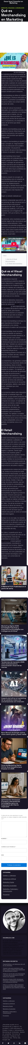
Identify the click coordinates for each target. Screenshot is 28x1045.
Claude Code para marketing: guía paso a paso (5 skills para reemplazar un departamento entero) (14, 970)
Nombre (4, 838)
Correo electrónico (8, 846)
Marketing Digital (8, 882)
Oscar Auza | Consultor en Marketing (13, 2)
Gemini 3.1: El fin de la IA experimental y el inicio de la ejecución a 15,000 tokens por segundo (14, 975)
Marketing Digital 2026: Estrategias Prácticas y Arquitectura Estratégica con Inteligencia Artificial (13, 981)
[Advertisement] (14, 38)
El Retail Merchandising (13, 263)
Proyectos (6, 894)
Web (2, 855)
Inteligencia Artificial (9, 879)
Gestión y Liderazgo (9, 875)
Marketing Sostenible (9, 886)
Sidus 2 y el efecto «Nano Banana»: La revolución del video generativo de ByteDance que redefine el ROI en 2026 (14, 987)
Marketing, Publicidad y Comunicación (12, 7)
